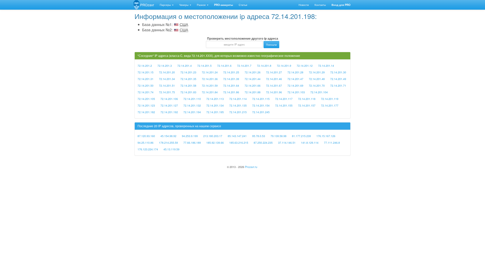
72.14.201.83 (188, 92)
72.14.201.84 (210, 92)
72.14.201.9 (284, 65)
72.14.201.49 (338, 79)
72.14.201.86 (231, 92)
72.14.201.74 (145, 92)
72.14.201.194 (192, 112)
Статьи (243, 5)
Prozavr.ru (251, 167)
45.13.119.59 (171, 149)
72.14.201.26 (252, 72)
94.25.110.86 (145, 142)
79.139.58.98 (278, 136)
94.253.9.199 (190, 136)
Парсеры (166, 5)
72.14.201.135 (238, 105)
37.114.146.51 (287, 142)
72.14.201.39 (231, 79)
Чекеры (184, 5)
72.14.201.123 (146, 105)
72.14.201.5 (204, 65)
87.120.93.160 (146, 136)
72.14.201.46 (274, 79)
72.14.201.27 (274, 72)
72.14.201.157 (306, 105)
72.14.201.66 (252, 85)
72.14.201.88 (252, 92)
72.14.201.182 (146, 112)
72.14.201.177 (329, 105)
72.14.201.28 (295, 72)
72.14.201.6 (224, 65)
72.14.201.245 (261, 112)
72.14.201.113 (215, 99)
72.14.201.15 (145, 72)
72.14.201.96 (274, 92)
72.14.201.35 (188, 79)
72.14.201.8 (264, 65)
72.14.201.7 (244, 65)
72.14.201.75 (167, 92)
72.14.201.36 (210, 79)
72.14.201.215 (238, 112)
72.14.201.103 (296, 92)
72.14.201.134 (215, 105)
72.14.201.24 (210, 72)
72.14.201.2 (145, 65)
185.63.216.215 (238, 142)
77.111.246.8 (332, 142)
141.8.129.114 (309, 142)
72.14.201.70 (317, 85)
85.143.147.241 (237, 136)
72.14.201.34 (167, 79)
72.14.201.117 (284, 99)
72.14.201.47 (295, 79)
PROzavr (147, 4)
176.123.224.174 (148, 149)
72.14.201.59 (210, 85)
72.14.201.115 (261, 99)
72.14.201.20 (167, 72)
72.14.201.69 (295, 85)
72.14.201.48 (317, 79)
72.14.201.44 (252, 79)
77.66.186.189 (192, 142)
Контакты (320, 5)
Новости (304, 5)
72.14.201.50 (145, 85)
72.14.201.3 (164, 65)
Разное (202, 5)
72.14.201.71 (338, 85)
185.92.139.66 (215, 142)
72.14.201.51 (167, 85)
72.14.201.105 (146, 99)
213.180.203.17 (212, 136)
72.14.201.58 (188, 85)
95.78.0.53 (258, 136)
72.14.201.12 (305, 65)
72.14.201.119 (329, 99)
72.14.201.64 (231, 85)
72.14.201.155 (284, 105)
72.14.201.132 (192, 105)
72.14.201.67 (274, 85)
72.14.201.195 (215, 112)
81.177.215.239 (301, 136)
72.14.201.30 (338, 72)
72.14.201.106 (169, 99)
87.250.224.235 (263, 142)
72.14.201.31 (145, 79)
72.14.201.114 (238, 99)
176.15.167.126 (325, 136)
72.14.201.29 (317, 72)
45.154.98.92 (168, 136)
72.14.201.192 (169, 112)
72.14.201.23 (188, 72)
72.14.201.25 (231, 72)
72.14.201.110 (192, 99)
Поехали (271, 44)
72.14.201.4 (184, 65)
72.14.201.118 (306, 99)
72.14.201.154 (261, 105)
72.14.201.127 (169, 105)
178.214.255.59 (168, 142)
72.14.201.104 (319, 92)
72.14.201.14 (326, 65)
